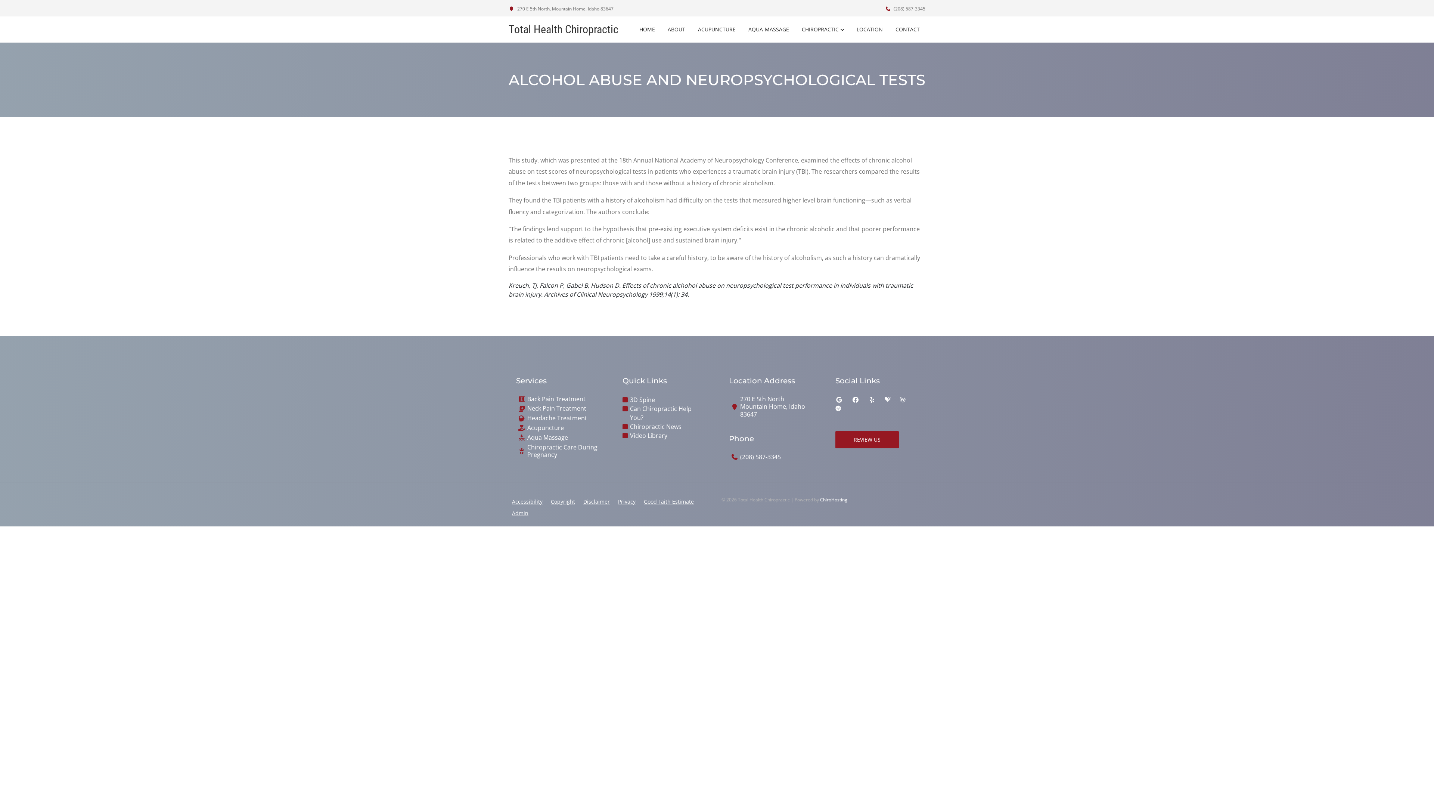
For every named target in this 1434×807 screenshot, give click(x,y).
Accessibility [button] (527, 501)
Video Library (648, 436)
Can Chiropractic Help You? (661, 413)
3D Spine (642, 400)
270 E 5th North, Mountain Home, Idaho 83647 (565, 9)
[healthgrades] (888, 399)
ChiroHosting (833, 500)
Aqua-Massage (768, 29)
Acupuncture (717, 29)
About (676, 29)
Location (870, 29)
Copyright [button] (563, 501)
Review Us (867, 439)
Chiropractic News (656, 427)
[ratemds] (838, 408)
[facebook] (855, 399)
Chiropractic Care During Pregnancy (562, 451)
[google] (839, 399)
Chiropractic (820, 29)
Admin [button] (520, 513)
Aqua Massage (547, 438)
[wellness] (903, 399)
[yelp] (872, 399)
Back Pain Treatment (556, 399)
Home (647, 29)
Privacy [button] (627, 501)
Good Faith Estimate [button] (669, 501)
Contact (908, 29)
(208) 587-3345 (909, 9)
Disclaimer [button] (596, 501)
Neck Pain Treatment (556, 408)
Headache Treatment (557, 418)
